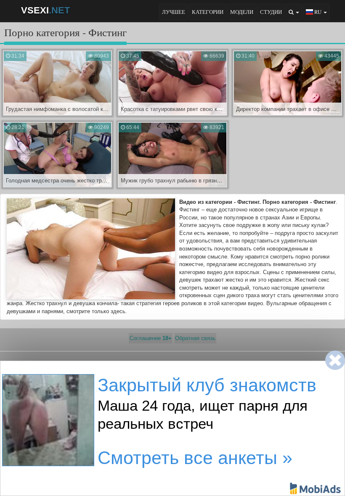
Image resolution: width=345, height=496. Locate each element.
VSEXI (45, 10)
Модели (241, 12)
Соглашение (151, 338)
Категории (207, 12)
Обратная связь (195, 338)
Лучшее (173, 12)
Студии (271, 12)
